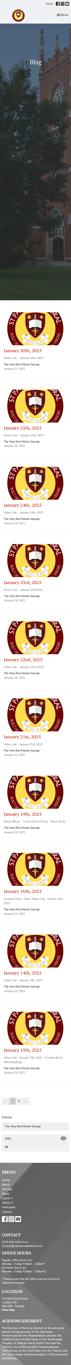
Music (5, 1193)
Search (49, 3)
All (6, 1147)
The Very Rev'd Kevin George (23, 1126)
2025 (35, 1138)
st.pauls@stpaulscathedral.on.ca (22, 1246)
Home (6, 1180)
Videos (7, 1202)
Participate (8, 1207)
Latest (6, 1198)
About (6, 1184)
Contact (7, 1212)
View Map (8, 1310)
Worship (7, 1189)
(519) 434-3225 (11, 1242)
